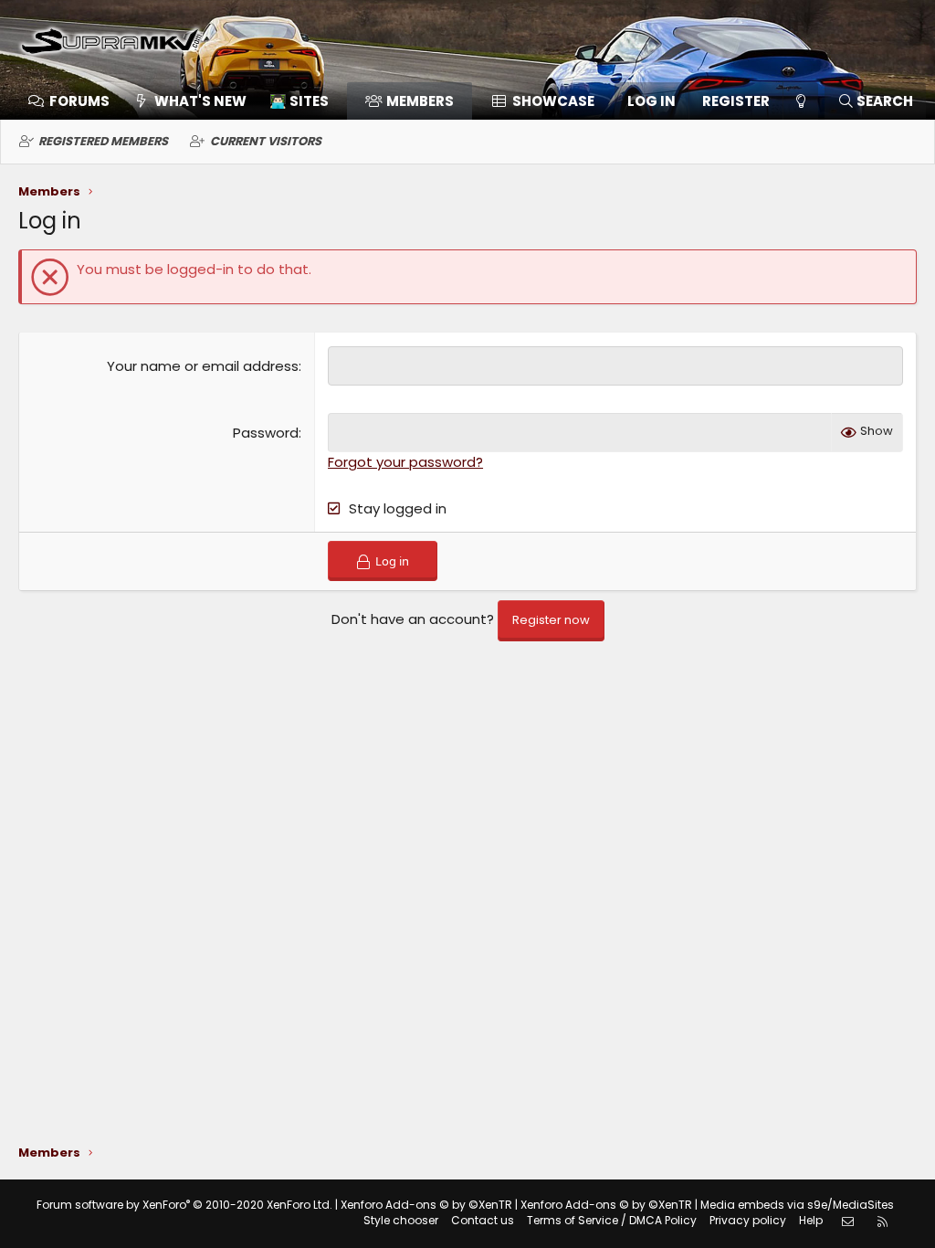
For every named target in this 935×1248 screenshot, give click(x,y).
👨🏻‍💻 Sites (299, 101)
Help (811, 1220)
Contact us (482, 1220)
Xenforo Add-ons (426, 1204)
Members (420, 101)
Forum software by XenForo (184, 1204)
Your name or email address (203, 365)
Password (266, 432)
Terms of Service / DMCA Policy (612, 1220)
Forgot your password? (405, 461)
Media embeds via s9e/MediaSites (797, 1204)
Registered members (103, 141)
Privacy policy (747, 1220)
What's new (200, 101)
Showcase (553, 101)
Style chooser (400, 1220)
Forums (79, 101)
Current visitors (265, 141)
